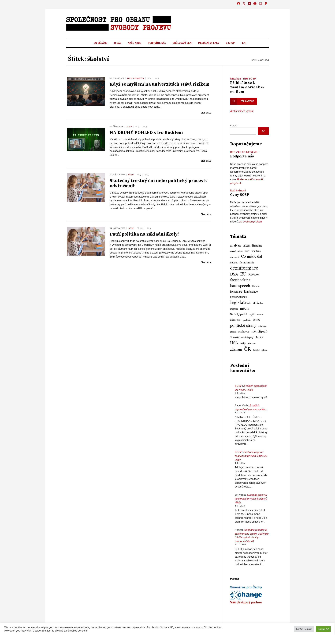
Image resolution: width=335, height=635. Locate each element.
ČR (247, 348)
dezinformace (244, 267)
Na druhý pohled (238, 314)
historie (255, 286)
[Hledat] (263, 131)
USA (234, 342)
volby (243, 343)
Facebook (253, 274)
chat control (234, 257)
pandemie (247, 320)
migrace (234, 308)
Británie (257, 245)
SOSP (238, 385)
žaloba (264, 350)
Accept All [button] (323, 629)
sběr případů (259, 331)
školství (256, 350)
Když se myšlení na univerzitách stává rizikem (160, 84)
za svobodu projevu (250, 221)
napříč (252, 314)
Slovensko (234, 337)
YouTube (252, 343)
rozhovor (243, 331)
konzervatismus (238, 297)
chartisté (256, 250)
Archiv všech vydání (242, 110)
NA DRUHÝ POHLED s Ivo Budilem (146, 132)
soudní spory (247, 337)
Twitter (259, 337)
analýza (235, 245)
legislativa (240, 302)
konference (251, 291)
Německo (235, 319)
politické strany (243, 325)
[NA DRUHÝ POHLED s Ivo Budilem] (86, 139)
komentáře (236, 291)
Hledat (233, 125)
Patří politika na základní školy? (145, 234)
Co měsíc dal (251, 256)
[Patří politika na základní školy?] (86, 240)
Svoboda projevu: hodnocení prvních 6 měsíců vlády (251, 456)
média (244, 308)
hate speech (240, 285)
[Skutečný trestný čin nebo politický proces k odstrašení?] (86, 187)
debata (233, 262)
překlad (233, 331)
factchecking (240, 279)
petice (256, 320)
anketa (246, 245)
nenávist (260, 314)
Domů (254, 60)
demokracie (247, 262)
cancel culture (236, 251)
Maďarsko (258, 303)
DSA (234, 274)
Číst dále (206, 113)
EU (243, 273)
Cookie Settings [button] (304, 629)
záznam (236, 349)
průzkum (262, 326)
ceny (247, 250)
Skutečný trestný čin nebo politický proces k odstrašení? (158, 183)
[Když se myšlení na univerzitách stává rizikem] (86, 90)
